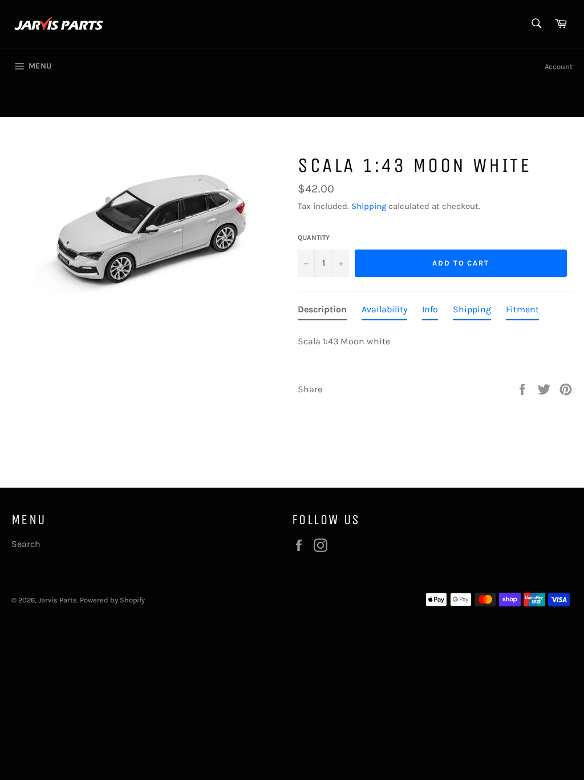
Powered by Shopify (112, 600)
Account (559, 66)
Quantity (314, 238)
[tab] (322, 311)
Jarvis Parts (57, 600)
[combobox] (536, 24)
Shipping (368, 206)
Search (25, 543)
